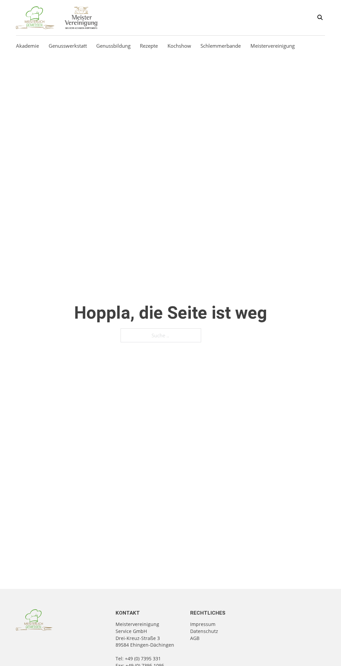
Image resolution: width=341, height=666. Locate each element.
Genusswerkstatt (68, 45)
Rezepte (149, 45)
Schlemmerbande (220, 45)
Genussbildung (113, 45)
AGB (194, 638)
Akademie (27, 45)
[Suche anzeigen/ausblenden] (320, 17)
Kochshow (179, 45)
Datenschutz (204, 631)
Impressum (202, 624)
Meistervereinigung (272, 45)
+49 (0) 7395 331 (143, 658)
